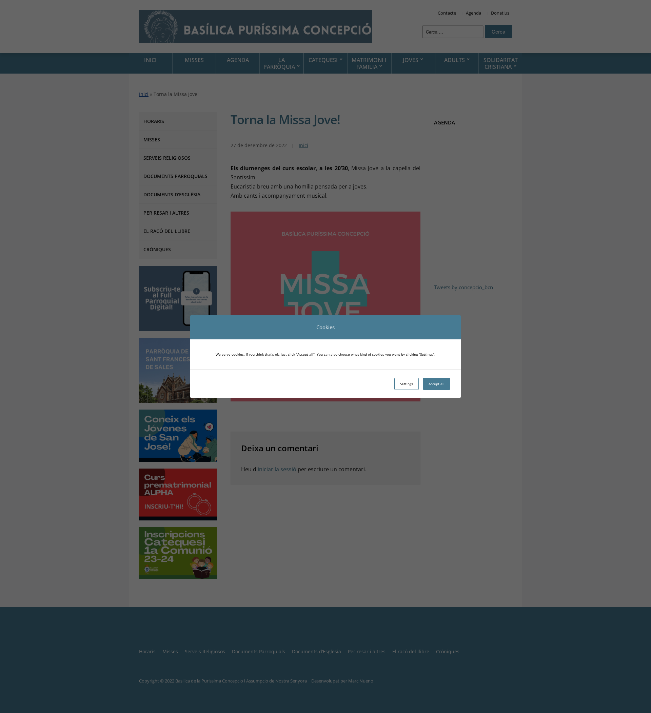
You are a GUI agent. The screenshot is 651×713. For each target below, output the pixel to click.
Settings (406, 383)
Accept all (437, 383)
